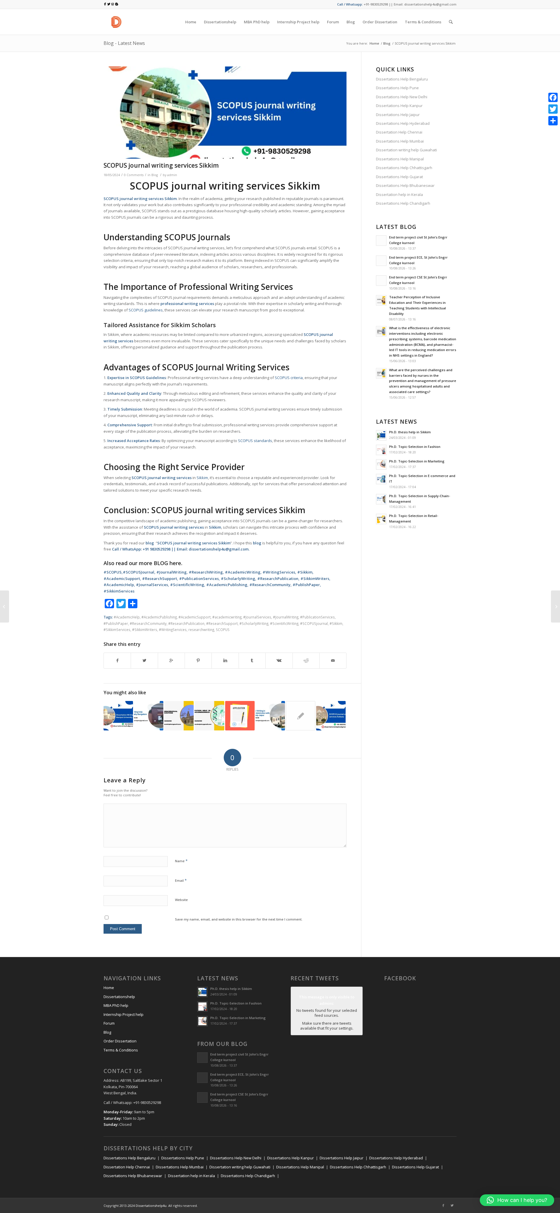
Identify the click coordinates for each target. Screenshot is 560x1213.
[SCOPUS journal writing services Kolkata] (331, 715)
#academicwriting (227, 617)
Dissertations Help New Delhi (401, 96)
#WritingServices (173, 629)
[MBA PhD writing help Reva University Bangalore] (148, 715)
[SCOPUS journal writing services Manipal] (555, 606)
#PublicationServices (317, 617)
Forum (109, 1023)
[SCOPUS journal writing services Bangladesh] (4, 606)
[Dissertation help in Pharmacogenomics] (209, 715)
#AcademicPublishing (159, 617)
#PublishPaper (116, 623)
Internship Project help (124, 1014)
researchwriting (201, 629)
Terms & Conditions (121, 1050)
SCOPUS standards (255, 440)
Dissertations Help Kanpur (399, 105)
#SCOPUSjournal (314, 623)
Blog (387, 43)
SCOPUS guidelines (146, 310)
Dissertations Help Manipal (400, 159)
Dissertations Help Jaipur (398, 114)
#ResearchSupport (222, 623)
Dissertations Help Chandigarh (403, 203)
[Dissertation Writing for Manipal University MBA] (118, 715)
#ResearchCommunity (148, 623)
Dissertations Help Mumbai (400, 141)
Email (181, 880)
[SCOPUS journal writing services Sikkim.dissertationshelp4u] (225, 112)
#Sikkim (336, 623)
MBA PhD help (116, 1005)
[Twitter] (452, 1205)
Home (374, 43)
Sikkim (202, 477)
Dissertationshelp (119, 996)
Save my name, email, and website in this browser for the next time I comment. (238, 919)
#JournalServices (257, 617)
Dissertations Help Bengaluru (402, 79)
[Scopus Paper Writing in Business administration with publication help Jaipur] (270, 715)
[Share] (553, 121)
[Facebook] (443, 1205)
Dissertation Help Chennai (399, 132)
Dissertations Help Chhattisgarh (404, 167)
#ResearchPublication (186, 623)
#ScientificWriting (284, 623)
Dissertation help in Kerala (399, 194)
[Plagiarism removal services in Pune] (179, 715)
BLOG (161, 563)
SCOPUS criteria (289, 377)
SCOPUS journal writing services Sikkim (161, 165)
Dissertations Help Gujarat (399, 176)
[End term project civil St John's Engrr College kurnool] (300, 715)
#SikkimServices (117, 629)
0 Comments (134, 175)
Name (181, 860)
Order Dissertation (120, 1041)
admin (172, 175)
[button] (517, 1200)
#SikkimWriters (144, 629)
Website (181, 900)
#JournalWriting (285, 617)
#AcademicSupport (194, 617)
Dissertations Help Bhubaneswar (405, 185)
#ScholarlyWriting (253, 623)
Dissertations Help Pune (397, 87)
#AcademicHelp (127, 617)
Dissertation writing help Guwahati (406, 149)
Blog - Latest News (124, 43)
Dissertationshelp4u (151, 1205)
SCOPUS (223, 629)
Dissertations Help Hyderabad (403, 123)
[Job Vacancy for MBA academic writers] (240, 715)
